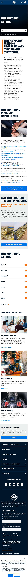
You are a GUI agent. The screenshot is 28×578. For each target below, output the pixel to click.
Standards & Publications (10, 464)
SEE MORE (3, 388)
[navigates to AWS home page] (14, 3)
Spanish (3, 164)
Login (22, 2)
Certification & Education (10, 444)
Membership (6, 449)
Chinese (3, 165)
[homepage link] (14, 496)
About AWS (5, 473)
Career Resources (8, 469)
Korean (8, 165)
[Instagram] (10, 484)
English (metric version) (12, 173)
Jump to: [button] (4, 30)
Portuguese (9, 164)
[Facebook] (6, 484)
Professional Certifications (10, 34)
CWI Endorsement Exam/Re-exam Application (12, 157)
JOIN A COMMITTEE (6, 347)
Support (4, 459)
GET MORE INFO (5, 420)
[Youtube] (14, 484)
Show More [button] (4, 304)
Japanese (20, 164)
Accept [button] (10, 575)
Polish (12, 165)
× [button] (25, 558)
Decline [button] (17, 575)
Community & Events (9, 454)
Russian (15, 164)
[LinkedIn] (18, 484)
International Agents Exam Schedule (14, 188)
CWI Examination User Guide (8, 159)
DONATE (14, 437)
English (3, 173)
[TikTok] (22, 484)
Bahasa (17, 165)
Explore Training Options (14, 244)
